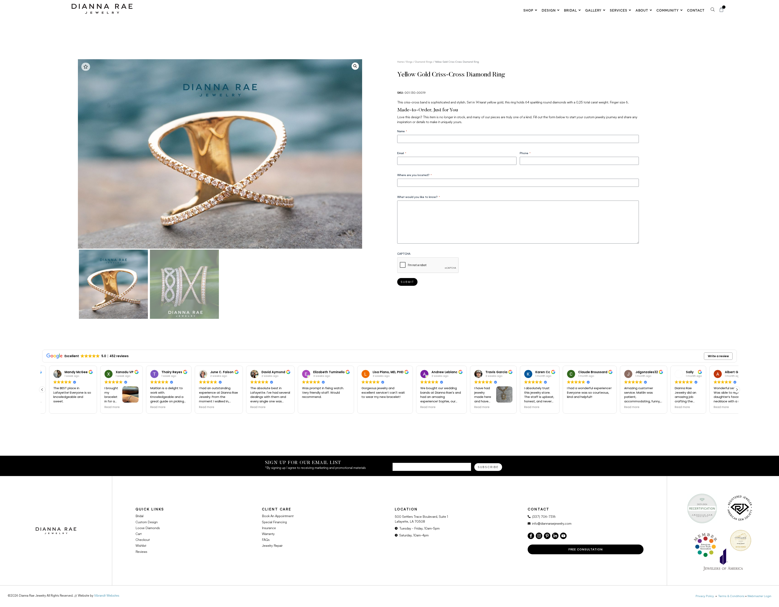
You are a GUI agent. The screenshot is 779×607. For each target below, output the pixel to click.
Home (400, 61)
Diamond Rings (424, 61)
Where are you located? (414, 175)
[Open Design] (558, 10)
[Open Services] (630, 10)
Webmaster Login (759, 596)
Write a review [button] (718, 356)
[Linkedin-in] (555, 536)
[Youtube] (563, 536)
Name (402, 131)
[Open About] (650, 10)
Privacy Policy (706, 596)
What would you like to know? (418, 197)
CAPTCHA (403, 253)
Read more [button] (68, 407)
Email (401, 153)
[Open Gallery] (604, 10)
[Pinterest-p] (547, 536)
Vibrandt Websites (106, 595)
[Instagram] (539, 536)
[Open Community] (681, 10)
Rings (409, 61)
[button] (355, 66)
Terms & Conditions (731, 596)
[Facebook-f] (531, 536)
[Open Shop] (536, 10)
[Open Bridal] (579, 10)
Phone (525, 153)
